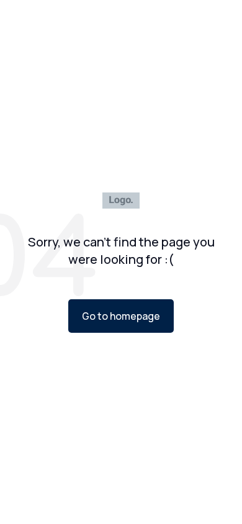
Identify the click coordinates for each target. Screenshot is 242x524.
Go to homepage (121, 316)
